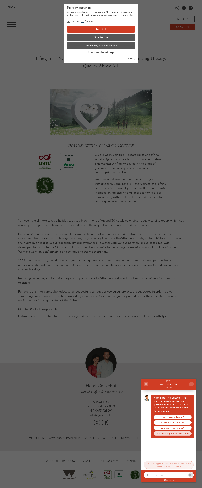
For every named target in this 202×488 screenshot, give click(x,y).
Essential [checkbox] (75, 21)
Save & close (101, 37)
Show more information (99, 52)
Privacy (131, 58)
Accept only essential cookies (101, 45)
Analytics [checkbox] (89, 21)
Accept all (101, 29)
